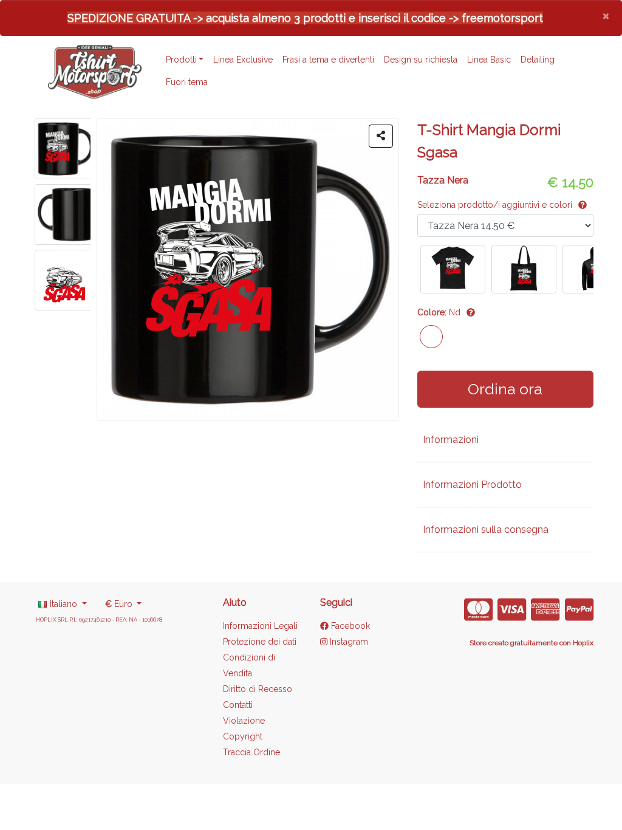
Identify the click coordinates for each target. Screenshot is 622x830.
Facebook (349, 626)
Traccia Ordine (251, 752)
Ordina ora (505, 389)
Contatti (238, 705)
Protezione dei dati (259, 642)
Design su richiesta (420, 59)
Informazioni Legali (260, 626)
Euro (120, 604)
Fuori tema (187, 82)
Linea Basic (489, 59)
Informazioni (451, 439)
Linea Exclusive (243, 59)
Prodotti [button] (181, 59)
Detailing (538, 59)
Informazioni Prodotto (472, 484)
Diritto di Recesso (257, 689)
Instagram (347, 642)
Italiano (63, 604)
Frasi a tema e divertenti (328, 59)
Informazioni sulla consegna (486, 529)
